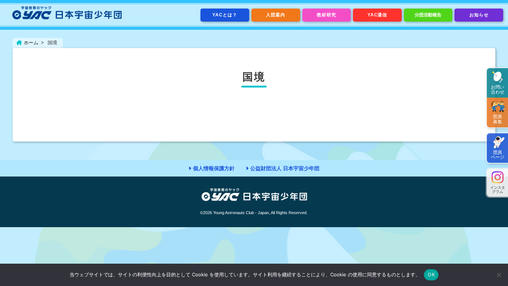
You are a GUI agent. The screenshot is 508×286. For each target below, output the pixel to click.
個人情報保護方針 (214, 168)
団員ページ (497, 155)
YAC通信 (377, 15)
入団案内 (275, 15)
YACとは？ (224, 15)
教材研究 (326, 15)
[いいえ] (498, 275)
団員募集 (497, 119)
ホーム (31, 42)
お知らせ (479, 15)
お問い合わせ (497, 90)
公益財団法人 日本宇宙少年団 (284, 168)
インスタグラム (497, 189)
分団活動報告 (428, 15)
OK (431, 274)
